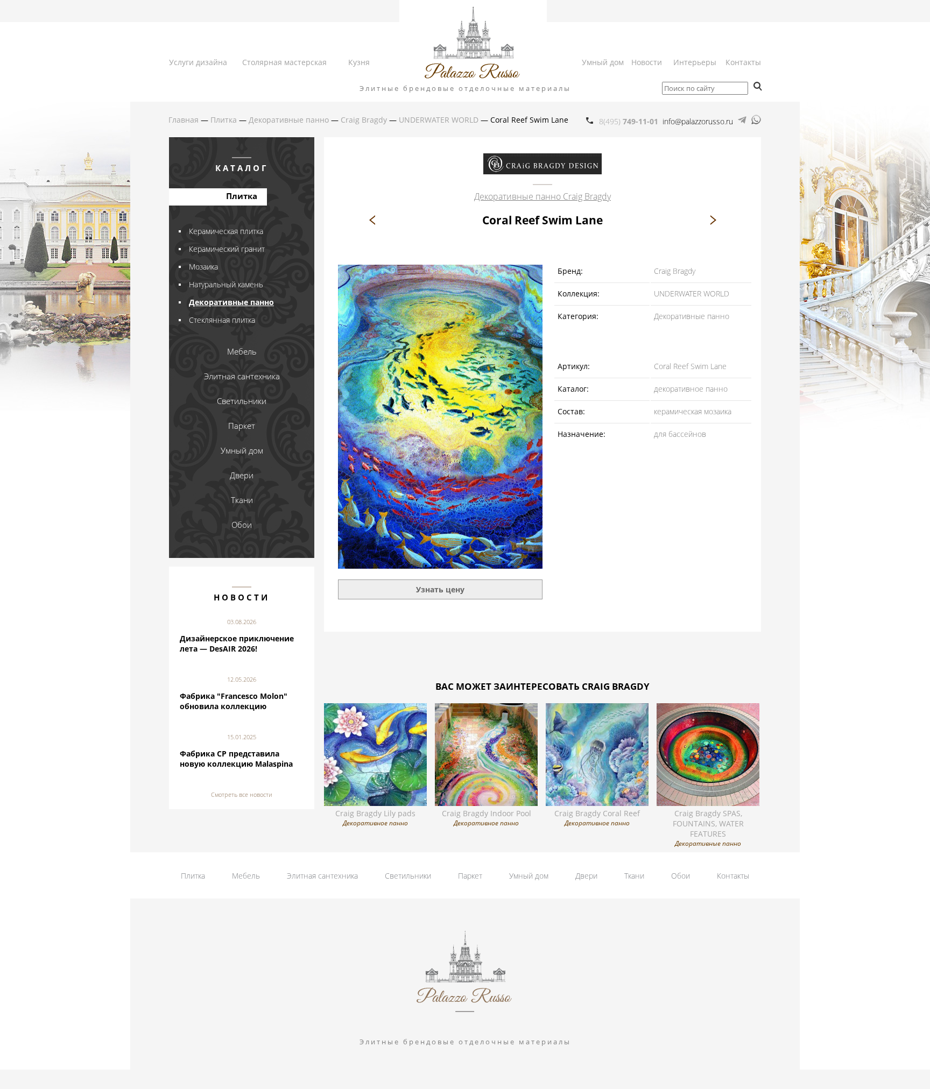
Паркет (470, 876)
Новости (646, 62)
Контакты (743, 62)
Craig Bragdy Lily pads (375, 818)
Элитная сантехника (322, 876)
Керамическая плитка (226, 231)
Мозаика (203, 266)
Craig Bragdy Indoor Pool (486, 818)
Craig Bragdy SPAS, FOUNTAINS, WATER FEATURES (708, 828)
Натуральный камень (226, 284)
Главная (183, 120)
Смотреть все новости (241, 794)
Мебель (246, 876)
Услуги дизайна (198, 62)
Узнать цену (440, 589)
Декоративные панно (231, 302)
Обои (680, 876)
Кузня (359, 62)
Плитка (193, 876)
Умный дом (603, 62)
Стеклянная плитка (222, 320)
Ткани (634, 876)
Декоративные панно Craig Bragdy (542, 196)
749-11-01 (628, 121)
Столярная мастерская (284, 62)
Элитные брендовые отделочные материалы (465, 88)
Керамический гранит (227, 249)
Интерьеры (694, 62)
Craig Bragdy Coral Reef (597, 818)
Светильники (408, 876)
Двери (586, 876)
